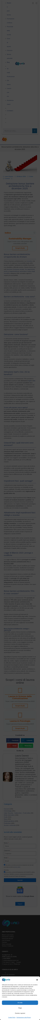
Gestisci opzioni (20, 1013)
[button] (37, 980)
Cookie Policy (12, 1017)
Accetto (20, 1002)
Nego (20, 1008)
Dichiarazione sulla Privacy (24, 1017)
